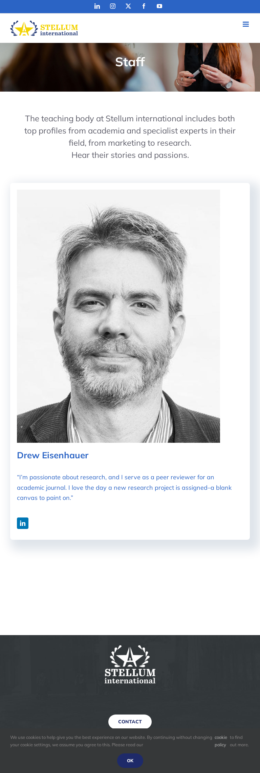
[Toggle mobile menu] (246, 24)
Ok (130, 760)
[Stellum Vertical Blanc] (130, 648)
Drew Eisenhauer (52, 455)
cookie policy (221, 740)
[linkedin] (22, 523)
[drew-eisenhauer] (118, 192)
